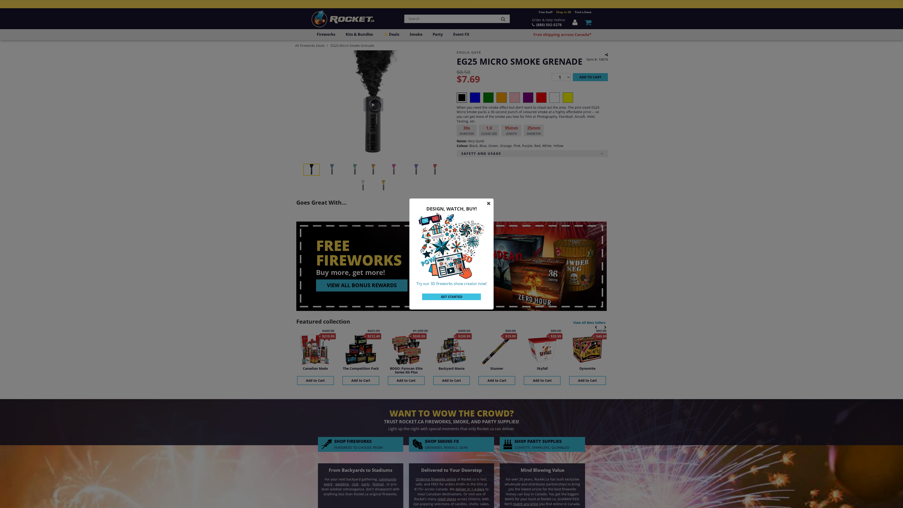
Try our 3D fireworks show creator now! (451, 283)
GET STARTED (451, 296)
